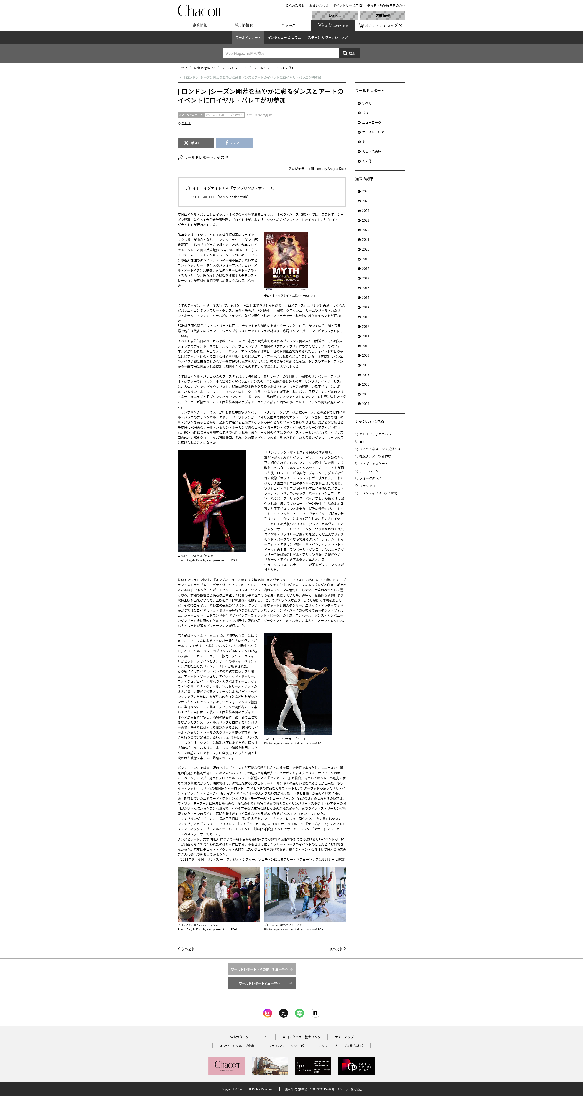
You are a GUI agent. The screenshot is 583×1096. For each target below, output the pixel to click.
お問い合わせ (318, 5)
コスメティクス (370, 493)
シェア (234, 143)
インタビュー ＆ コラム (284, 37)
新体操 (386, 456)
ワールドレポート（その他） (274, 67)
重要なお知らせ (293, 5)
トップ (182, 67)
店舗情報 (382, 15)
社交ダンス (367, 456)
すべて (366, 103)
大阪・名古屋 (371, 151)
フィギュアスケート (373, 463)
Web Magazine (204, 67)
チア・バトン (368, 471)
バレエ (186, 122)
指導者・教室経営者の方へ (386, 5)
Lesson (335, 15)
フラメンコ (367, 485)
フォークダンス (370, 478)
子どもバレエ (384, 434)
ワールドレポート (248, 37)
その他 (367, 161)
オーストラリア (373, 132)
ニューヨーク (371, 122)
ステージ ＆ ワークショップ (328, 37)
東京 (365, 141)
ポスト (196, 143)
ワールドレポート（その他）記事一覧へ (259, 969)
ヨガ (362, 441)
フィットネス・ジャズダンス (380, 448)
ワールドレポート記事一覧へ (259, 983)
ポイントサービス (345, 5)
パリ (365, 112)
